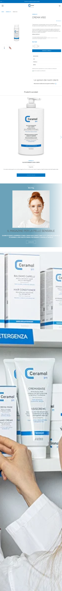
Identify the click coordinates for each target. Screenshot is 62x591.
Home (3, 11)
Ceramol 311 (8, 11)
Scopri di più (31, 242)
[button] (61, 137)
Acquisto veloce (31, 175)
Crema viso (15, 11)
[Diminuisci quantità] (33, 46)
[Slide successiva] (61, 1)
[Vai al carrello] (59, 6)
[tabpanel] (16, 28)
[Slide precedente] (3, 1)
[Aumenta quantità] (38, 46)
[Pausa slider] (1, 1)
